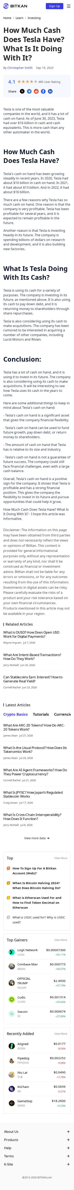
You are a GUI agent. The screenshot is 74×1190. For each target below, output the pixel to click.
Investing (34, 18)
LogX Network (27, 950)
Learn (19, 18)
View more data (35, 838)
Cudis (21, 997)
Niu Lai (22, 1072)
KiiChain (23, 1087)
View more (60, 858)
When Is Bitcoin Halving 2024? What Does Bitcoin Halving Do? (36, 885)
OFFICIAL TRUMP (24, 980)
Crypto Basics (15, 714)
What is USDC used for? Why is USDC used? (39, 919)
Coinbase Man (27, 964)
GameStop (24, 1101)
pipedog (23, 1058)
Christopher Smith (20, 68)
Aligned (22, 1044)
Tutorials (41, 714)
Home (7, 18)
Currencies (64, 714)
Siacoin (22, 1011)
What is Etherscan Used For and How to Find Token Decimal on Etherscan (37, 902)
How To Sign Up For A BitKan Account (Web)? (34, 870)
